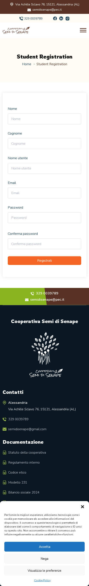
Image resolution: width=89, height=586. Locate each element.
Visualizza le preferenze (44, 570)
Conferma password (23, 233)
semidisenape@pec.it (47, 10)
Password (15, 207)
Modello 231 (17, 482)
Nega (44, 559)
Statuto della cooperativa (27, 452)
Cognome (15, 133)
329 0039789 (33, 18)
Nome (12, 108)
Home (26, 64)
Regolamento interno (24, 462)
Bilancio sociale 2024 (23, 492)
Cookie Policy (42, 580)
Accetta (44, 547)
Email (12, 182)
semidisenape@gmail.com (27, 429)
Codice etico (17, 472)
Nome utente (18, 158)
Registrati (44, 260)
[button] (82, 506)
